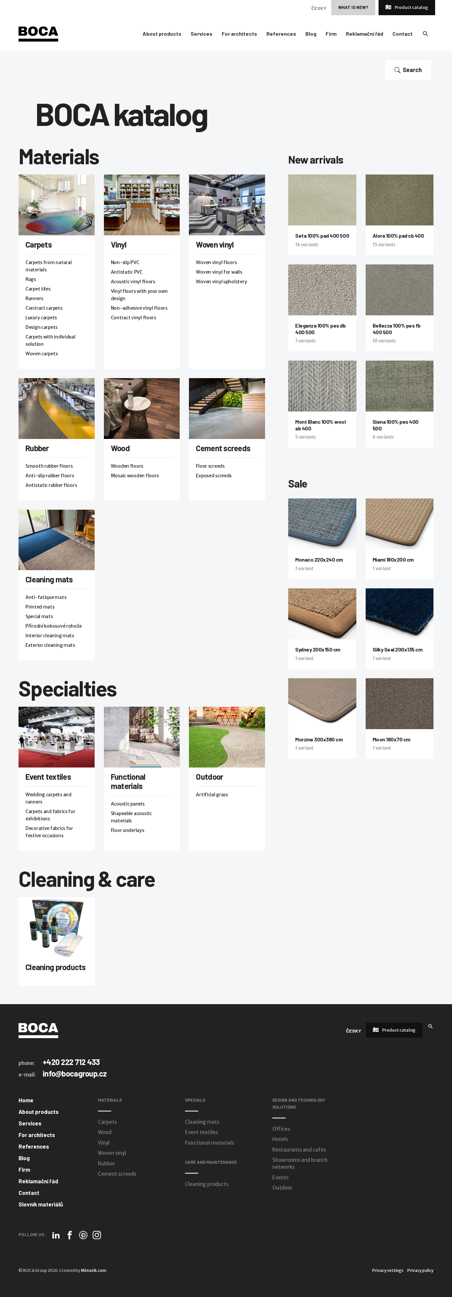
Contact (402, 34)
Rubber (37, 448)
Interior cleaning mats (49, 636)
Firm (331, 34)
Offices (281, 1129)
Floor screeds (210, 466)
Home (26, 1100)
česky (318, 8)
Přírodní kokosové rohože (53, 626)
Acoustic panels (128, 804)
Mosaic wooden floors (135, 476)
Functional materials (128, 781)
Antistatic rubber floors (51, 485)
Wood (120, 448)
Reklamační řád (364, 34)
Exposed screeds (214, 476)
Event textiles (48, 776)
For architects (239, 34)
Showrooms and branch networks (300, 1163)
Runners (34, 298)
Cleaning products (55, 967)
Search (412, 69)
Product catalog (411, 7)
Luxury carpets (41, 318)
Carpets (38, 244)
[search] (425, 33)
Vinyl (118, 244)
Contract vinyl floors (133, 318)
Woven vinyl (215, 244)
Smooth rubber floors (48, 466)
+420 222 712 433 (71, 1062)
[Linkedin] (56, 1235)
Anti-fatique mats (45, 597)
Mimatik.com (93, 1270)
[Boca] (38, 33)
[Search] (430, 1026)
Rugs (30, 279)
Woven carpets (41, 354)
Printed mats (40, 607)
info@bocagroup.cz (75, 1073)
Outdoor (209, 776)
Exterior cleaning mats (50, 645)
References (281, 34)
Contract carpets (44, 308)
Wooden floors (127, 466)
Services (201, 34)
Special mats (39, 616)
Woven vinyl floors (216, 262)
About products (162, 34)
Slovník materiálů (41, 1204)
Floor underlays (127, 830)
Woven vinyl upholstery (221, 282)
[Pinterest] (83, 1235)
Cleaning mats (49, 579)
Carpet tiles (38, 289)
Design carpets (41, 327)
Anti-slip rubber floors (49, 476)
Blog (310, 34)
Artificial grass (212, 795)
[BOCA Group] (38, 1030)
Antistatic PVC (127, 272)
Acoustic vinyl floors (133, 282)
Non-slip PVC (125, 262)
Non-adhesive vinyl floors (139, 308)
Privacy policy (420, 1270)
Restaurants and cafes (299, 1150)
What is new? (353, 7)
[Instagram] (97, 1235)
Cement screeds (223, 448)
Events (280, 1177)
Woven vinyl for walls (219, 272)
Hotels (280, 1139)
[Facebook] (69, 1235)
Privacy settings (387, 1270)
